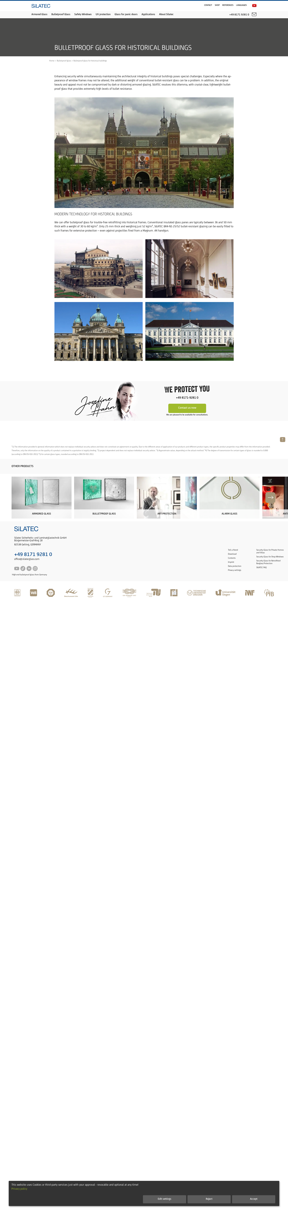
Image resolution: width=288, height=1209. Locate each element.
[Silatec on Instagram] (35, 570)
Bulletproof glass (64, 61)
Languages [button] (241, 5)
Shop (217, 5)
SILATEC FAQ (261, 567)
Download (232, 554)
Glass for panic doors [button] (126, 14)
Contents (232, 558)
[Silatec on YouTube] (254, 5)
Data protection (234, 566)
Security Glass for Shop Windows (270, 557)
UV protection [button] (103, 14)
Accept (253, 1199)
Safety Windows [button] (83, 14)
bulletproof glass (79, 222)
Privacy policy (19, 1188)
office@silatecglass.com (26, 559)
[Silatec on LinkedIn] (29, 570)
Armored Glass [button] (39, 14)
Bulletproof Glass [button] (60, 14)
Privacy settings (234, 570)
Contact (208, 5)
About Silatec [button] (166, 14)
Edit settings (164, 1199)
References (227, 5)
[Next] (270, 497)
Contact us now (187, 407)
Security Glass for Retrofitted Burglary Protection (268, 562)
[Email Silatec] (254, 15)
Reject (209, 1199)
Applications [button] (148, 14)
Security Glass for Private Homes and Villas (270, 551)
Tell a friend (233, 550)
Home (51, 61)
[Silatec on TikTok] (22, 570)
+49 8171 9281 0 (33, 554)
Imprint (231, 562)
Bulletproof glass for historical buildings (90, 61)
